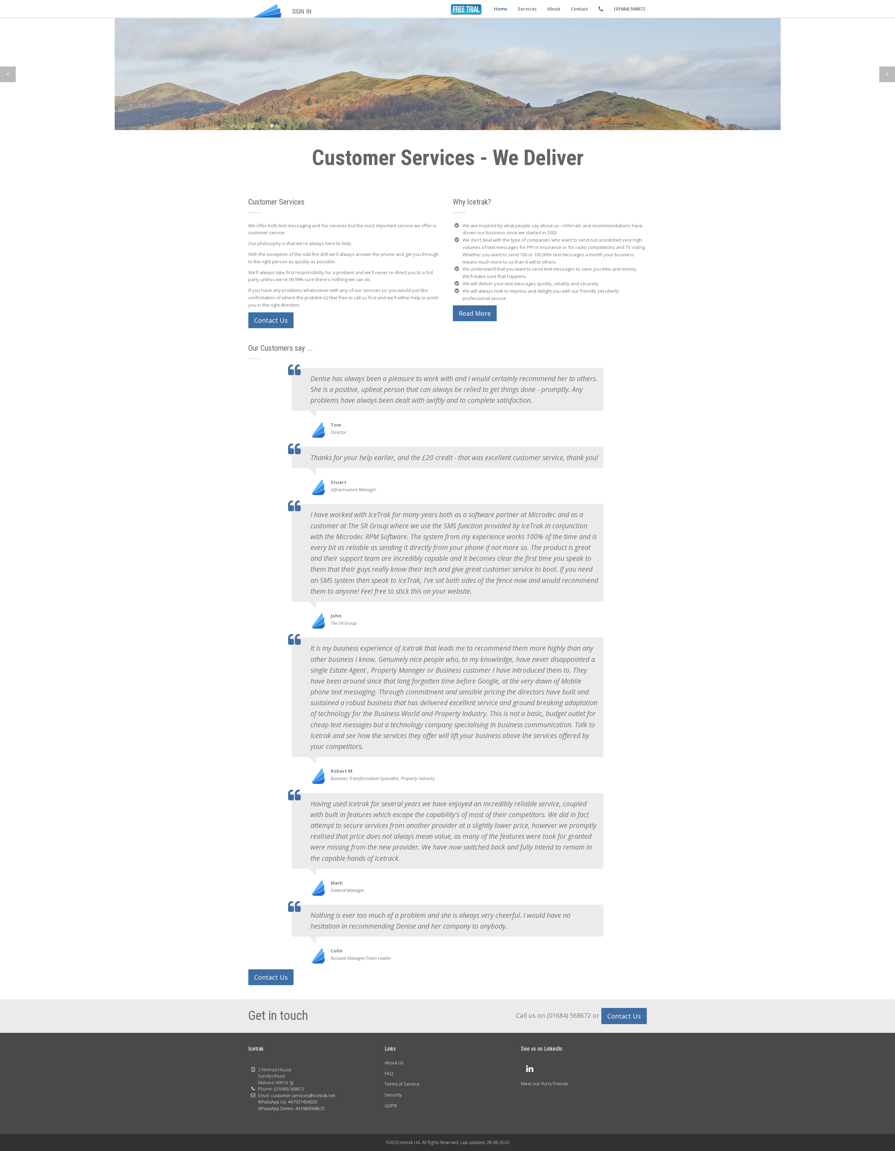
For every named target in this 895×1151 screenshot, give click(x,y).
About (553, 9)
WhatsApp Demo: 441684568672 (291, 1108)
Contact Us (271, 320)
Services (527, 9)
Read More (278, 94)
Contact (579, 9)
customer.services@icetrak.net (303, 1095)
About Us (394, 1062)
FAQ (389, 1073)
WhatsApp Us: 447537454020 (287, 1102)
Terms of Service (402, 1084)
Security (393, 1095)
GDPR (391, 1105)
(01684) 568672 (629, 9)
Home (500, 9)
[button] (8, 74)
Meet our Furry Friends (544, 1083)
